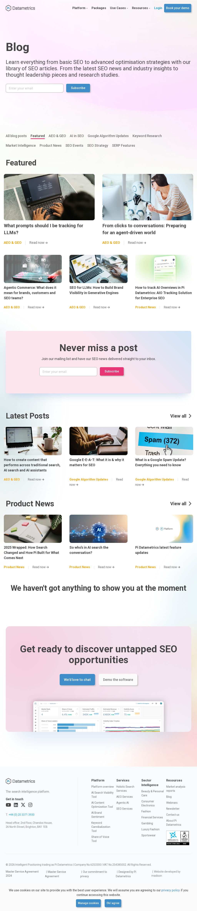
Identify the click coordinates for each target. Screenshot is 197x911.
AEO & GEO (57, 136)
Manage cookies (88, 903)
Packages (99, 8)
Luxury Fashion (150, 829)
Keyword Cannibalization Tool (100, 826)
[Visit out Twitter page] (23, 805)
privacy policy (170, 890)
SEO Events (74, 145)
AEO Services (124, 796)
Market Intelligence (21, 145)
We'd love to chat (77, 680)
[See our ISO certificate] (177, 838)
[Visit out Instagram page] (30, 805)
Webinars (172, 802)
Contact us (172, 814)
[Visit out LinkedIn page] (16, 805)
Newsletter (172, 808)
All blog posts (16, 136)
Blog (169, 796)
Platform (78, 8)
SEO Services (124, 808)
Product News (51, 145)
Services (122, 780)
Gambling (147, 823)
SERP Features (123, 145)
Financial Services (152, 817)
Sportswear (148, 835)
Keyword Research (147, 136)
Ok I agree (113, 903)
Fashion (146, 811)
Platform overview (102, 786)
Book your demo (177, 8)
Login (158, 8)
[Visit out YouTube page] (8, 805)
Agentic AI (122, 802)
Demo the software (118, 680)
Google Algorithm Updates (108, 136)
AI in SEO (77, 136)
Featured (38, 136)
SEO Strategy (97, 145)
